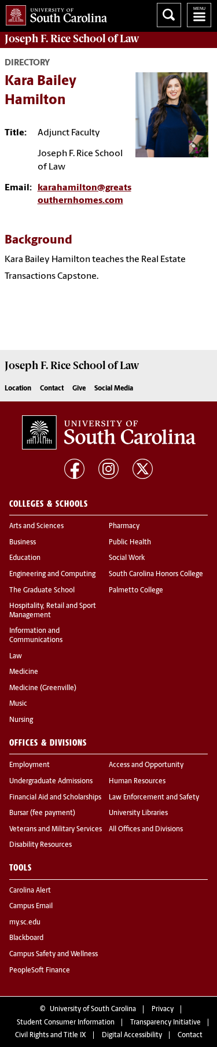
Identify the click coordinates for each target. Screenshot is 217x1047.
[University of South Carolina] (109, 432)
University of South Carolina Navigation (199, 15)
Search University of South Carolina (169, 15)
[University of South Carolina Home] (53, 13)
